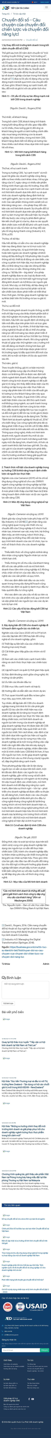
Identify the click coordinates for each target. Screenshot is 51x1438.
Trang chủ (5, 14)
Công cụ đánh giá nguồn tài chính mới (16, 1406)
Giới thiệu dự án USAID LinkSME (14, 1366)
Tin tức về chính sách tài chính (37, 1366)
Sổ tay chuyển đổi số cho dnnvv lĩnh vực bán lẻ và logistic (23, 1219)
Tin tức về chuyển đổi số (35, 1369)
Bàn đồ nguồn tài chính (11, 1404)
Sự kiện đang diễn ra (11, 1383)
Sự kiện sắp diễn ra (10, 1385)
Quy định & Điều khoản (18, 1428)
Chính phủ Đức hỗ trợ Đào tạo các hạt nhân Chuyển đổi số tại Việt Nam (25, 1230)
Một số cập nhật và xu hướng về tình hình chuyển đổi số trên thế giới (24, 1242)
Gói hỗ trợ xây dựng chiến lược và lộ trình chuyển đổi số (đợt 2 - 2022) (25, 1291)
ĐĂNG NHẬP (45, 2)
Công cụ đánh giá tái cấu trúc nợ (15, 1409)
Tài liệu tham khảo (33, 1383)
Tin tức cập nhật (19, 14)
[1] (12, 78)
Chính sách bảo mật (33, 1428)
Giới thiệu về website (11, 1364)
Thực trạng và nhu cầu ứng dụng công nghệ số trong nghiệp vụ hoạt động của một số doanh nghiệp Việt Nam (25, 1254)
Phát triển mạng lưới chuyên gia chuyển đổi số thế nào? (23, 1280)
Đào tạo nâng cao (33, 1388)
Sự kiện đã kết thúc (10, 1388)
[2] (26, 521)
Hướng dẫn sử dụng (10, 1369)
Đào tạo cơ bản (32, 1385)
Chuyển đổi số (32, 40)
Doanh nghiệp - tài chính (35, 1371)
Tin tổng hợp (31, 1364)
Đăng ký (44, 1350)
